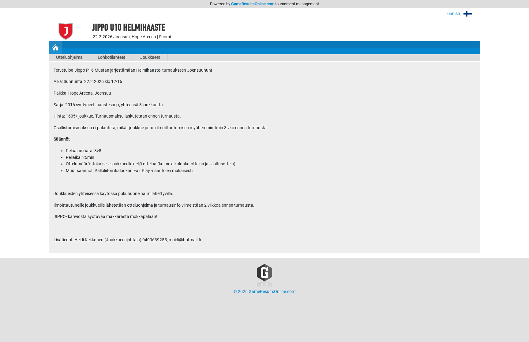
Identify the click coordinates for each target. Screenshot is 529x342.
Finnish (453, 13)
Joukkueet (150, 57)
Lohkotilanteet (111, 57)
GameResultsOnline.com (252, 4)
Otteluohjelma (69, 57)
